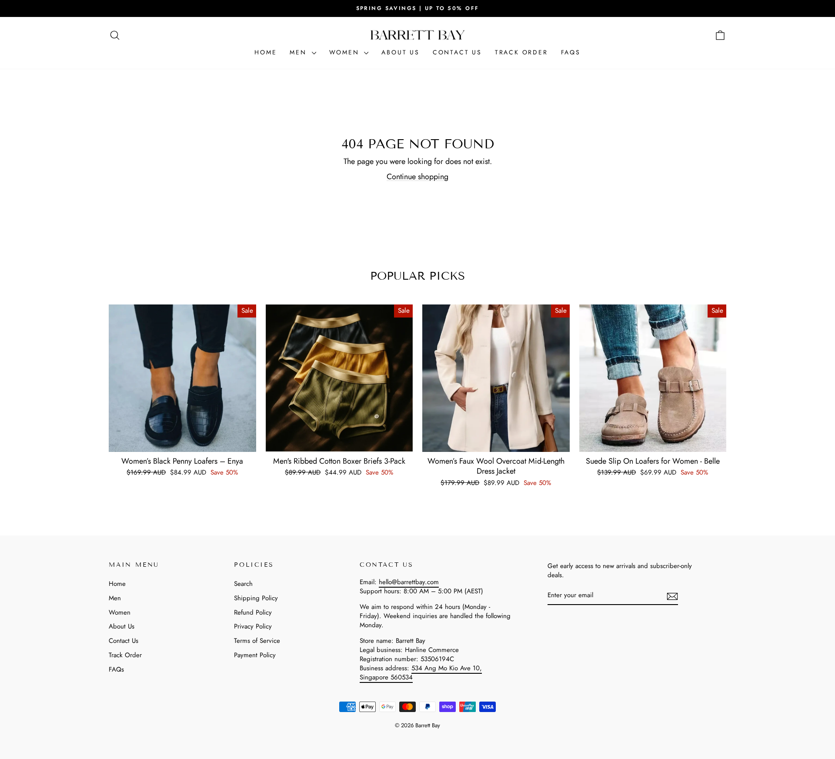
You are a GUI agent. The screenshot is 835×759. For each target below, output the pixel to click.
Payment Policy (255, 655)
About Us (400, 52)
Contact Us (457, 52)
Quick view (182, 441)
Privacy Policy (253, 626)
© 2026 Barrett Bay (417, 725)
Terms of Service (257, 640)
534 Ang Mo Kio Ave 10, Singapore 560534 (421, 672)
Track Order (521, 52)
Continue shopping (417, 176)
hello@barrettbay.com (409, 582)
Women (345, 52)
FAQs (571, 52)
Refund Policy (253, 612)
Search (243, 583)
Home (265, 52)
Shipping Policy (256, 598)
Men (299, 52)
